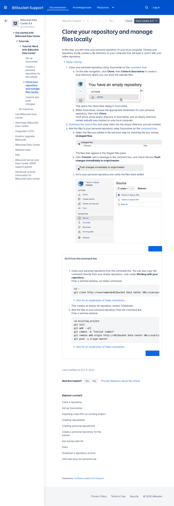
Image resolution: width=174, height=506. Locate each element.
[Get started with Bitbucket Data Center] (96, 20)
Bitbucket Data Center (27, 144)
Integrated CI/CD (24, 131)
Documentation (57, 7)
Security (134, 496)
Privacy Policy (99, 496)
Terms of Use (118, 496)
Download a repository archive (78, 453)
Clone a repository (72, 402)
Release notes (23, 149)
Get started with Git (72, 441)
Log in (156, 7)
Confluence (79, 478)
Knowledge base (82, 7)
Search (146, 7)
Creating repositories (73, 419)
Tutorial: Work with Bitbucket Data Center (30, 49)
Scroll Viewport (96, 478)
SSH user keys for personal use (79, 458)
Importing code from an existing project (84, 414)
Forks (65, 447)
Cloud (129, 20)
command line (138, 67)
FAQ (17, 154)
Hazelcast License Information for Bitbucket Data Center (27, 175)
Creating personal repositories (78, 425)
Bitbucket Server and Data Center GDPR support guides (27, 163)
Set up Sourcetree (72, 408)
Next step (155, 248)
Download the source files (83, 124)
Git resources (26, 109)
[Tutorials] (103, 20)
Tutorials (24, 41)
